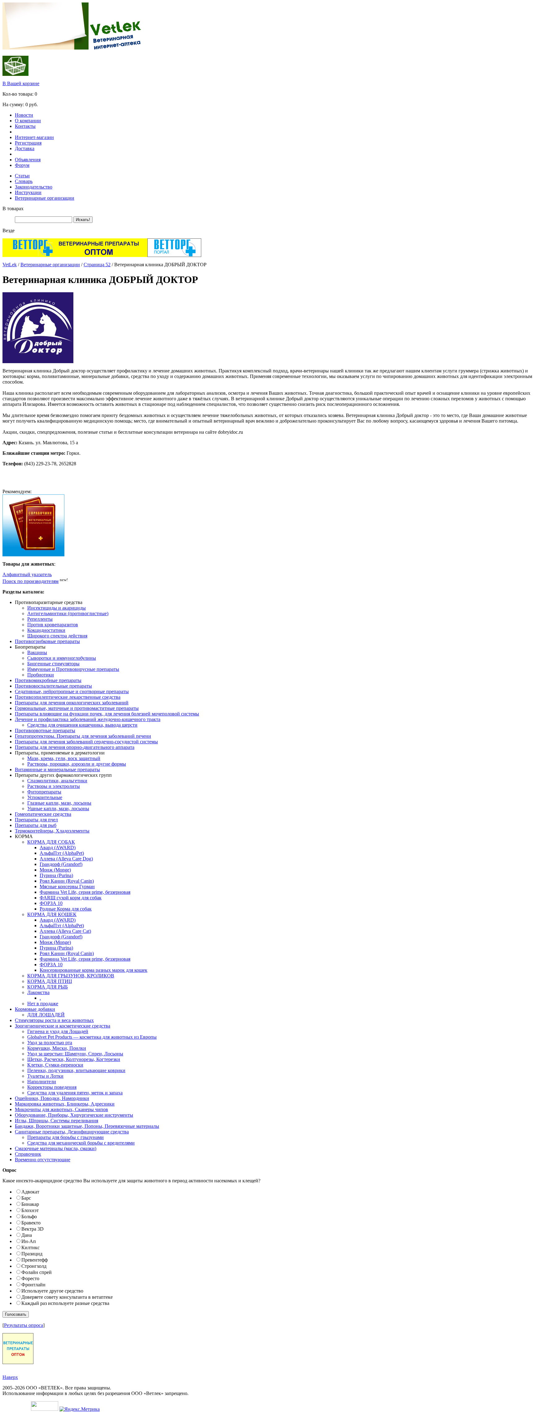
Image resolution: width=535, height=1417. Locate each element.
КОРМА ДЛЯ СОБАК (51, 842)
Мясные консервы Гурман (67, 886)
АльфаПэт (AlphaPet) (62, 853)
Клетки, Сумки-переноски (55, 1064)
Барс (26, 1198)
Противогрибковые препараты (47, 641)
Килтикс (30, 1247)
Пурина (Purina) (56, 875)
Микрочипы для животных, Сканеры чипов (61, 1109)
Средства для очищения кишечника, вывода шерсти (82, 725)
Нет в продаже (42, 1003)
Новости (24, 115)
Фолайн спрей (36, 1272)
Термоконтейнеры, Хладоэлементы (52, 830)
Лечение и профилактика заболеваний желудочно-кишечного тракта (87, 719)
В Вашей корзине (20, 83)
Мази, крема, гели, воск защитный (63, 758)
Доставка (24, 148)
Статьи (22, 175)
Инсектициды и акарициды (56, 608)
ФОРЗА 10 (51, 903)
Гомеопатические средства (43, 814)
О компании (28, 120)
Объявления (28, 159)
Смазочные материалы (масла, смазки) (55, 1148)
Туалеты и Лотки (45, 1076)
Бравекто (31, 1222)
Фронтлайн (33, 1284)
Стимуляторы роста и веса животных (54, 1020)
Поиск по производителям (30, 581)
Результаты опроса (23, 1325)
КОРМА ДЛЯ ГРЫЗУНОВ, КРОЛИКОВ (70, 975)
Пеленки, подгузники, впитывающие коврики (76, 1070)
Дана (26, 1235)
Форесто (30, 1278)
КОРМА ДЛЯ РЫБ (47, 986)
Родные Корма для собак (66, 908)
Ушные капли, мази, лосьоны (58, 808)
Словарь (24, 181)
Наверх (10, 1377)
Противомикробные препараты (48, 680)
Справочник (28, 1154)
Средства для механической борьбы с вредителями (81, 1142)
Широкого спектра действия (57, 635)
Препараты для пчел (36, 819)
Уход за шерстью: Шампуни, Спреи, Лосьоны (75, 1053)
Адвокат (30, 1191)
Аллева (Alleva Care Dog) (66, 858)
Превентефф (34, 1260)
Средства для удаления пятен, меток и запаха (75, 1092)
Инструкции (28, 192)
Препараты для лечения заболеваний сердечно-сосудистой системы (86, 741)
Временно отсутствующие (42, 1159)
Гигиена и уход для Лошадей (57, 1031)
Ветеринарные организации (44, 198)
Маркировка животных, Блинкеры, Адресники (65, 1103)
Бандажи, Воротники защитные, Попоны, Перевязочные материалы (87, 1126)
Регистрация (28, 143)
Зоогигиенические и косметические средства (62, 1025)
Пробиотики (40, 674)
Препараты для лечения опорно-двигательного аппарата (74, 747)
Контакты (25, 126)
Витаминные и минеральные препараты (57, 769)
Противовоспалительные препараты (53, 686)
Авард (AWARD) (58, 847)
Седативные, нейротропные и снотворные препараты (72, 691)
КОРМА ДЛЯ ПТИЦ (49, 981)
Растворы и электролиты (53, 786)
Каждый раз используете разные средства (65, 1303)
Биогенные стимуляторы (53, 663)
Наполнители (41, 1081)
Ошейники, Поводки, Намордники (52, 1098)
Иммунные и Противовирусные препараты (73, 669)
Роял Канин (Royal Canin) (67, 881)
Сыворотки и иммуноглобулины (61, 658)
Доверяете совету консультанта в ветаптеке (67, 1297)
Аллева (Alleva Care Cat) (65, 931)
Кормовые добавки (35, 1009)
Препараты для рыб (35, 825)
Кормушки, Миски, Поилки (56, 1048)
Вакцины (37, 652)
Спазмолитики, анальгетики (57, 780)
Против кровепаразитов (52, 624)
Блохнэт (30, 1210)
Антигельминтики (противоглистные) (67, 613)
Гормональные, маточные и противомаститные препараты (77, 708)
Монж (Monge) (55, 869)
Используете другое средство (52, 1290)
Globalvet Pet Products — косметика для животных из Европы (92, 1037)
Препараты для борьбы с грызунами (65, 1137)
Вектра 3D (32, 1229)
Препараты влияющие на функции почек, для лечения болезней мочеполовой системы (107, 713)
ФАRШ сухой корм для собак (71, 897)
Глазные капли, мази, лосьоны (59, 803)
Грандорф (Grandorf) (61, 864)
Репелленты (40, 619)
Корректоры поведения (51, 1087)
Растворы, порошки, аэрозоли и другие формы (76, 764)
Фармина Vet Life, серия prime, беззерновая (85, 892)
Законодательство (33, 186)
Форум (22, 165)
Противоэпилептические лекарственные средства (67, 697)
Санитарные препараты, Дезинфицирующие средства (72, 1131)
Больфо (29, 1216)
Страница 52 (97, 264)
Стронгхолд (33, 1266)
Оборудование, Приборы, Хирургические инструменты (74, 1115)
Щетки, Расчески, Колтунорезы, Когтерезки (73, 1059)
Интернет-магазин (34, 137)
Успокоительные (44, 797)
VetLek (9, 264)
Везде (8, 230)
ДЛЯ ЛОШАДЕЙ (46, 1014)
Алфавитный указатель (27, 574)
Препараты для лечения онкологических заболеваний (71, 702)
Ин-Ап (28, 1241)
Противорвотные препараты (45, 730)
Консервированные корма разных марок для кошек (93, 970)
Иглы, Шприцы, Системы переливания (56, 1120)
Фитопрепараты (44, 791)
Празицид (31, 1253)
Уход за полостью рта (49, 1042)
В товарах (13, 208)
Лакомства (38, 992)
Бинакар (30, 1204)
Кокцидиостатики (46, 630)
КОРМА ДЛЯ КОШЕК (51, 914)
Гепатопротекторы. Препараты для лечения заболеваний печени (83, 736)
